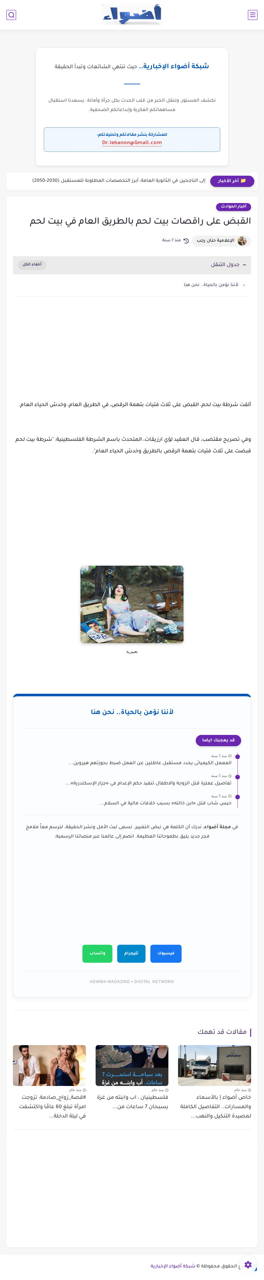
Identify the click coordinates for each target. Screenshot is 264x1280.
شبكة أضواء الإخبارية (173, 1266)
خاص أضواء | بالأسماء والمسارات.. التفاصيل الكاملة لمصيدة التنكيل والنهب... (215, 1107)
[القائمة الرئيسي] (253, 15)
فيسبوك (165, 953)
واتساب (97, 953)
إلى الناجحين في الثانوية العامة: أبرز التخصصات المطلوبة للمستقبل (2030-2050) (118, 181)
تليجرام (131, 953)
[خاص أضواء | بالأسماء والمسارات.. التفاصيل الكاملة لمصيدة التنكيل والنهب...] (214, 1065)
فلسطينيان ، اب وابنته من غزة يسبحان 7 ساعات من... (132, 1102)
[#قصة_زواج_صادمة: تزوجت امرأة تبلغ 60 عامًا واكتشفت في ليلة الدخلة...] (49, 1065)
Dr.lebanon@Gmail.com (132, 143)
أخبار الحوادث (233, 207)
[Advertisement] (132, 356)
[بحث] (11, 15)
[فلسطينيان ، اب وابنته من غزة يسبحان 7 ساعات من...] (132, 1065)
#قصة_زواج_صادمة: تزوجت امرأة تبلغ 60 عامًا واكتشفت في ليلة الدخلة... (52, 1107)
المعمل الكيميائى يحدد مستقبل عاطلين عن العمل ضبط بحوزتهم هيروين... (150, 763)
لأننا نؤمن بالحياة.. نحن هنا (211, 285)
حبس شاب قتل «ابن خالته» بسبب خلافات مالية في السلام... (165, 803)
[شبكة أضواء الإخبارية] (132, 15)
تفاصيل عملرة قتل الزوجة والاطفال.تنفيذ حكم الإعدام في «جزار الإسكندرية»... (148, 783)
